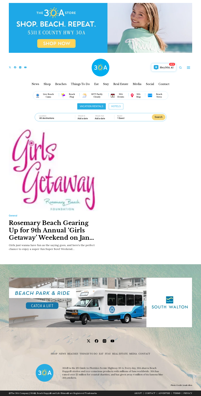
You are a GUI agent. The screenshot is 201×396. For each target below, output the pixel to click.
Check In (81, 116)
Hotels (116, 106)
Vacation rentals (91, 106)
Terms (176, 393)
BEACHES (72, 353)
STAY (108, 353)
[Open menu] (188, 67)
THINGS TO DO (88, 353)
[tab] (91, 106)
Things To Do (80, 84)
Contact (163, 84)
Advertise (164, 393)
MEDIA (133, 353)
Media (137, 84)
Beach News (159, 95)
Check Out (99, 116)
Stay (106, 84)
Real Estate (120, 84)
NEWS (62, 353)
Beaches (61, 84)
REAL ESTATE (120, 353)
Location (42, 116)
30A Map (138, 95)
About (138, 393)
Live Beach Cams (48, 95)
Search (158, 117)
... (86, 118)
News (35, 84)
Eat (96, 84)
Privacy (187, 393)
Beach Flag (72, 95)
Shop (47, 84)
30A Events (120, 95)
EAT (101, 353)
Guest (119, 116)
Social (150, 84)
